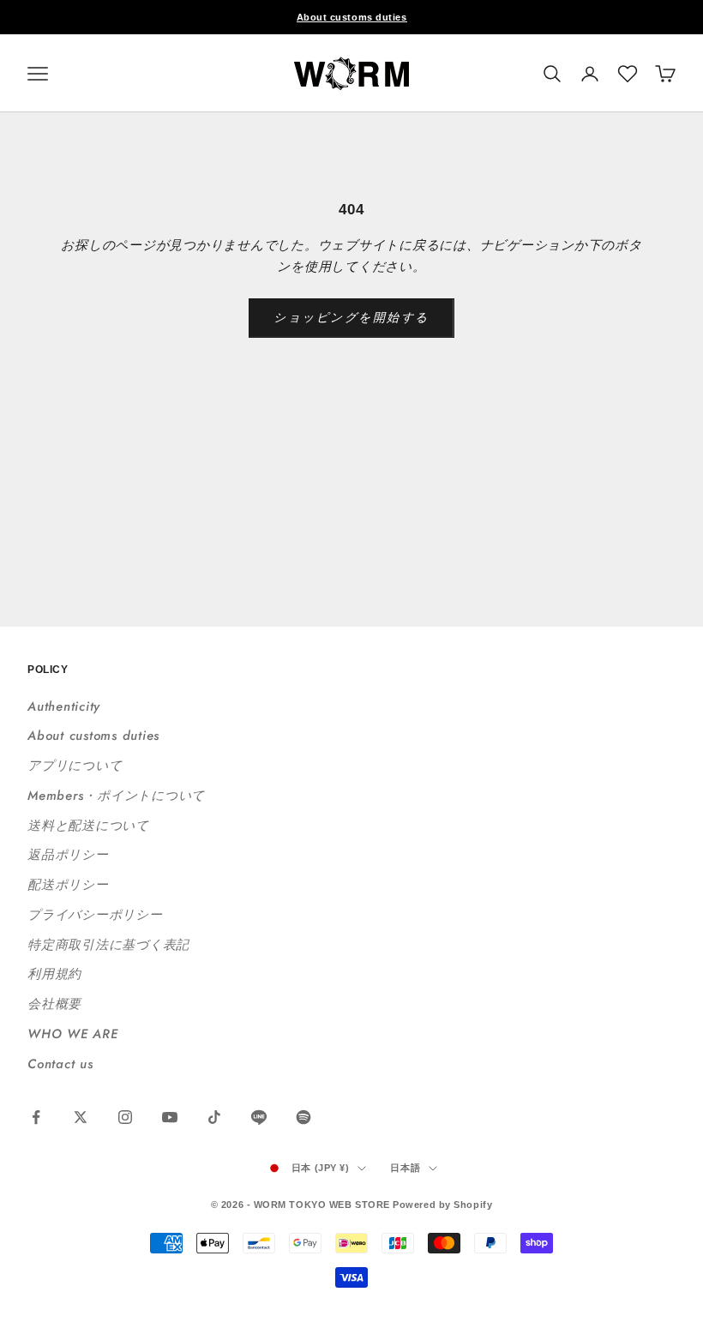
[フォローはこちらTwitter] (80, 1117)
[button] (627, 73)
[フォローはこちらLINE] (258, 1117)
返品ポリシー (68, 854)
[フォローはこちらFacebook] (36, 1117)
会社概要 (54, 1004)
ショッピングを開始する (351, 317)
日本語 (405, 1168)
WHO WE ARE (72, 1034)
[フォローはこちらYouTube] (169, 1117)
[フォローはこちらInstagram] (125, 1117)
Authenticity (63, 706)
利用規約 (54, 973)
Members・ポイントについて (116, 795)
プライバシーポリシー (95, 914)
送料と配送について (88, 825)
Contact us (60, 1064)
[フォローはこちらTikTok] (214, 1117)
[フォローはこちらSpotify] (303, 1117)
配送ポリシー (68, 884)
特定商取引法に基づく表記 (108, 944)
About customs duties (352, 17)
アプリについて (74, 765)
